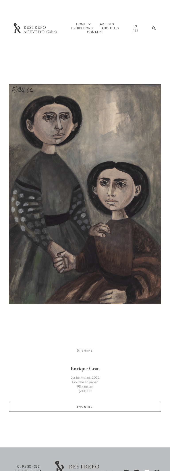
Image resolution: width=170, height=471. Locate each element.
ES (137, 31)
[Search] (154, 28)
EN (135, 26)
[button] (83, 24)
